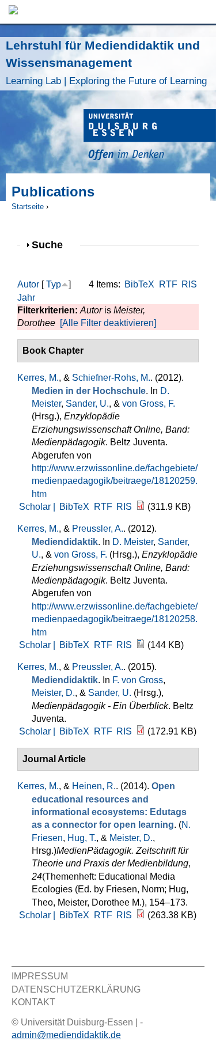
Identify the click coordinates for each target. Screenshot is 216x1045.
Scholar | (38, 507)
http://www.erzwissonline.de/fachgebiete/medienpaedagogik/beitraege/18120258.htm (115, 619)
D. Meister (132, 542)
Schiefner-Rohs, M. (111, 378)
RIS (189, 284)
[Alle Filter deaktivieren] (108, 323)
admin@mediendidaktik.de (66, 1035)
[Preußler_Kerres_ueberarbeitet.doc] (140, 645)
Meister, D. (53, 693)
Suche (52, 244)
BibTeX (139, 284)
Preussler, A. (97, 528)
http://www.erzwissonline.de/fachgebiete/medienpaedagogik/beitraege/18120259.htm (115, 481)
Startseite (28, 206)
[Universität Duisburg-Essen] (150, 136)
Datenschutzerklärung (76, 989)
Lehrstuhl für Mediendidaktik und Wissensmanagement (106, 62)
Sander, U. (87, 403)
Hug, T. (81, 838)
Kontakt (33, 1002)
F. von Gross (137, 680)
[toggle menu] (201, 12)
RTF (168, 284)
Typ (53, 284)
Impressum (40, 976)
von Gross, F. (148, 403)
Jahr (26, 297)
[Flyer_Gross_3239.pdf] (140, 731)
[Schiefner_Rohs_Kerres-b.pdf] (140, 507)
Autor (28, 284)
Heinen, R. (94, 786)
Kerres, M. (38, 378)
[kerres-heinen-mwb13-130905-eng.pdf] (140, 915)
